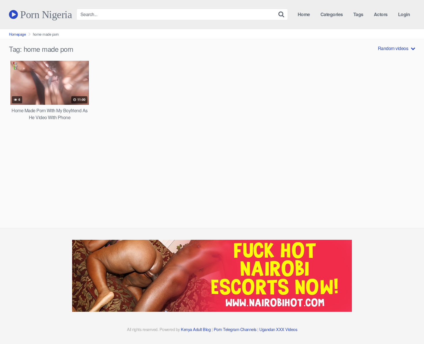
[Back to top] (408, 325)
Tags (358, 14)
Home (304, 14)
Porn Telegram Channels (236, 329)
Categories (331, 14)
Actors (381, 14)
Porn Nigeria (45, 14)
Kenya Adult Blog (196, 329)
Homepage (17, 34)
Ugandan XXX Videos (278, 329)
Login (404, 14)
